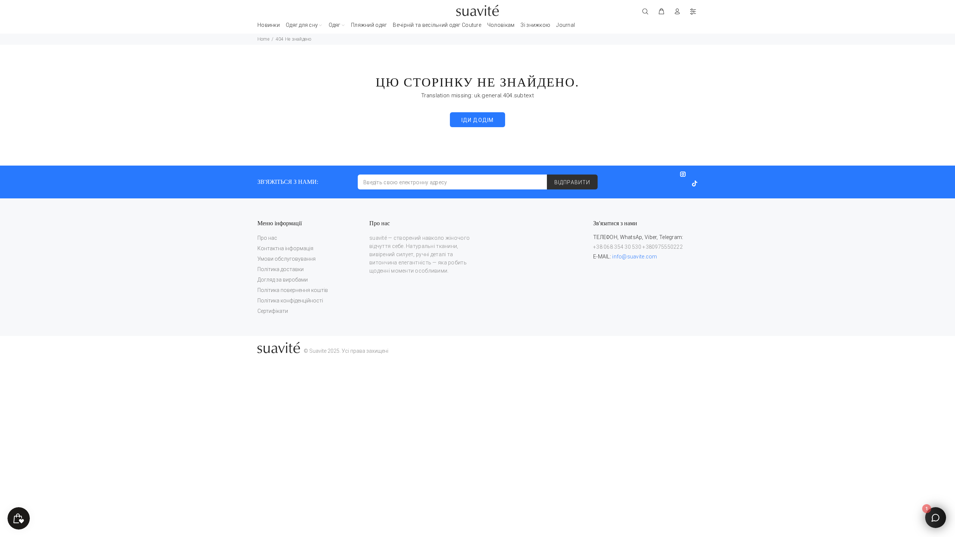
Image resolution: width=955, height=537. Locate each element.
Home (263, 39)
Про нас (267, 238)
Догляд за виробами (282, 280)
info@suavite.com (634, 257)
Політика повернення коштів (292, 290)
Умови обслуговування (286, 259)
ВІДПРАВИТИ (572, 182)
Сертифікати (272, 311)
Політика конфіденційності (290, 301)
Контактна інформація (285, 248)
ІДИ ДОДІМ (477, 120)
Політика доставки (280, 269)
